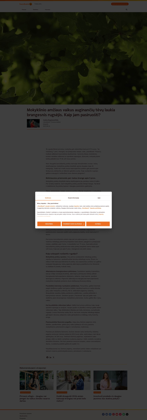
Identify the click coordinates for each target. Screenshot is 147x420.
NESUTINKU (49, 224)
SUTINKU (98, 224)
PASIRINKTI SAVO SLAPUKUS (72, 224)
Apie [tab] (99, 198)
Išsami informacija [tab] (73, 198)
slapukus (77, 206)
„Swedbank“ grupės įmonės (46, 206)
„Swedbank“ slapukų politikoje (91, 208)
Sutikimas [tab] (48, 198)
